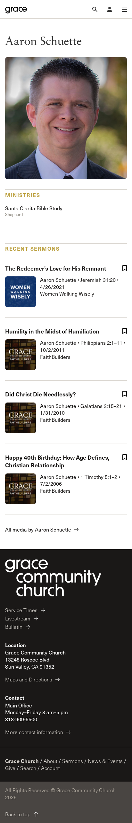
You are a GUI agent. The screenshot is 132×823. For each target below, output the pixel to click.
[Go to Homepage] (16, 9)
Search (28, 768)
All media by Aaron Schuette (38, 529)
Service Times (21, 610)
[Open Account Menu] (109, 9)
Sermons (72, 761)
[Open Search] (95, 9)
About (50, 761)
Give (10, 768)
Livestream (17, 618)
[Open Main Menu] (124, 9)
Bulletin (13, 626)
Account (50, 768)
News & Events (105, 761)
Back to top (17, 814)
